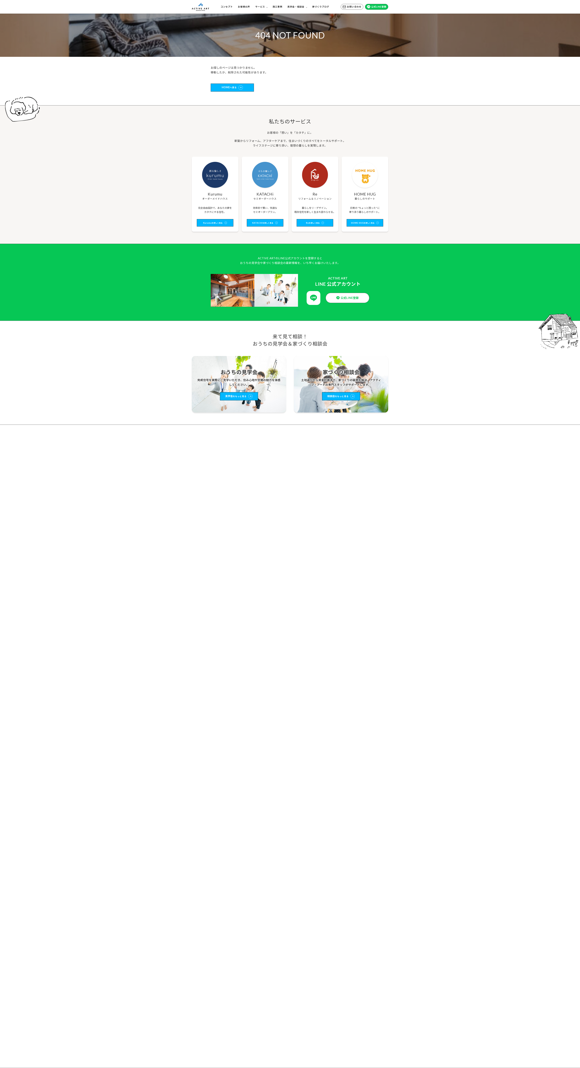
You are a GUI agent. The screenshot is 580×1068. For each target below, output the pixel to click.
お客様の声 (244, 6)
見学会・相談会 (295, 6)
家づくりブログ (320, 6)
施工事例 (277, 6)
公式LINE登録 (378, 6)
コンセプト (227, 6)
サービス (260, 6)
